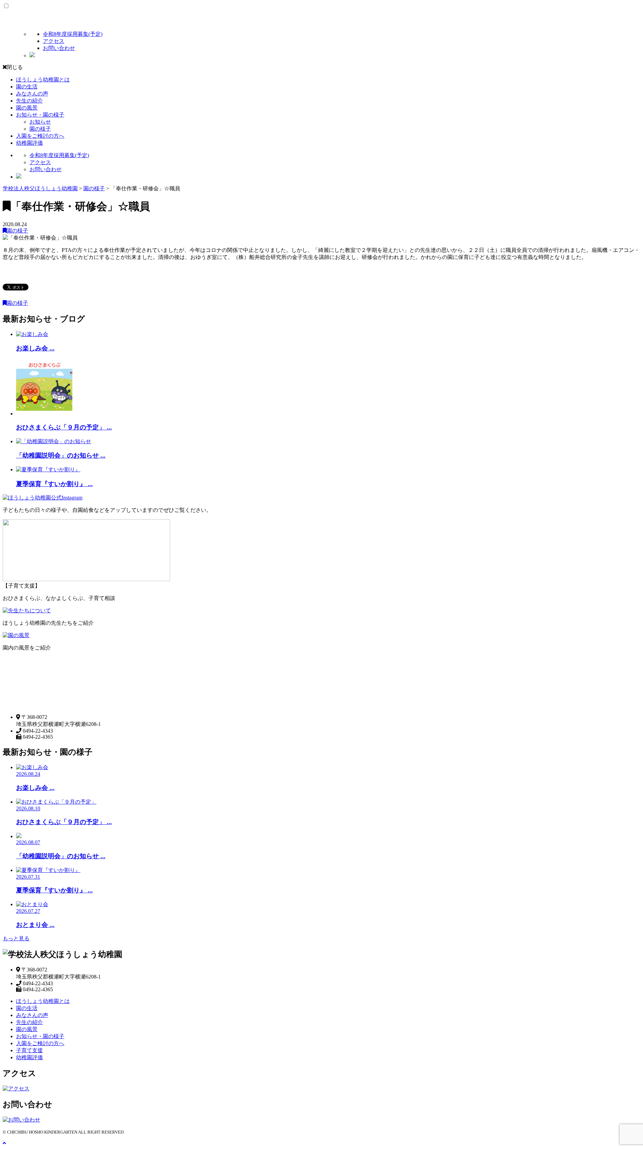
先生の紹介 (29, 101)
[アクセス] (16, 1088)
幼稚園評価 (29, 143)
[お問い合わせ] (21, 1120)
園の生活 (27, 86)
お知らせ (40, 122)
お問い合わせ (59, 48)
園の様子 (40, 129)
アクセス (53, 41)
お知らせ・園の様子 (40, 115)
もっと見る (16, 938)
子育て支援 (29, 1050)
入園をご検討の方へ (40, 136)
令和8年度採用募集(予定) (72, 34)
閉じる (15, 67)
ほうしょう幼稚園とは (43, 79)
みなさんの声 (32, 93)
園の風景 (27, 108)
